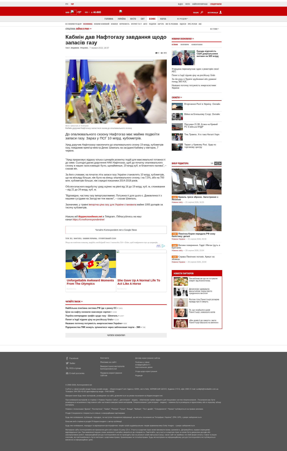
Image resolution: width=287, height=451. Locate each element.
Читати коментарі (116, 335)
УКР (72, 4)
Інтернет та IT (136, 24)
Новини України (178, 239)
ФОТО (187, 4)
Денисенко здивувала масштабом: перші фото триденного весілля (200, 291)
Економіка (87, 24)
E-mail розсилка (76, 373)
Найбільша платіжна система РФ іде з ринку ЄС (94, 308)
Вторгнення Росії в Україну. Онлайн (202, 104)
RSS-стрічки (75, 368)
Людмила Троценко (79, 48)
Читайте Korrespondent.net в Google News (116, 230)
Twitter (72, 363)
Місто (133, 18)
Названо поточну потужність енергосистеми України (96, 323)
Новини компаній (101, 24)
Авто (145, 24)
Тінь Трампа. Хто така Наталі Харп (201, 134)
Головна (108, 18)
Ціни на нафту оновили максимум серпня (91, 312)
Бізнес (152, 18)
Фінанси (114, 24)
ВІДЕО (180, 4)
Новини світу (177, 202)
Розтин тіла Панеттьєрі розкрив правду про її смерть (204, 300)
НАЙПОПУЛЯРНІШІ (200, 4)
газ (71, 238)
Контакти (104, 358)
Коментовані (196, 44)
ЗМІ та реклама (171, 24)
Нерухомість (124, 24)
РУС (66, 4)
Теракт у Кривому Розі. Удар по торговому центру (200, 145)
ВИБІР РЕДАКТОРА (180, 163)
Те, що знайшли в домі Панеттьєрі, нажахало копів (202, 311)
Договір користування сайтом (147, 358)
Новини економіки (182, 38)
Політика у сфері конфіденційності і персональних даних (144, 364)
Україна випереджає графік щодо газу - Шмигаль (94, 315)
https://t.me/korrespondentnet (88, 219)
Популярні (185, 44)
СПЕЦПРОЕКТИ (216, 4)
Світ (142, 18)
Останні (175, 44)
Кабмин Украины (90, 238)
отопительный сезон (107, 238)
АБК (200, 24)
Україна (122, 18)
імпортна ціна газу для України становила (112, 204)
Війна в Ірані (82, 28)
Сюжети (176, 97)
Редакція (139, 375)
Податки (152, 24)
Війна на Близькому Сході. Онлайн (202, 114)
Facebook (73, 358)
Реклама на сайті (108, 362)
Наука (163, 18)
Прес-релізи (192, 24)
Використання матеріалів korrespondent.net (112, 367)
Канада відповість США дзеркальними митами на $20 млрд (207, 53)
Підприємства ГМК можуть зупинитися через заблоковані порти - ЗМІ (105, 327)
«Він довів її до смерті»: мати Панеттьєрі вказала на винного (203, 321)
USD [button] (86, 12)
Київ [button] (67, 12)
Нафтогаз (77, 238)
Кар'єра (161, 24)
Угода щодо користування (146, 371)
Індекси (183, 24)
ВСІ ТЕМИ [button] (213, 29)
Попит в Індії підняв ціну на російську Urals (92, 319)
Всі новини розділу (73, 24)
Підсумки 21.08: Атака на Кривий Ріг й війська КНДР (201, 125)
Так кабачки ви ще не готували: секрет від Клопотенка (203, 279)
